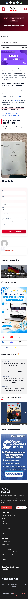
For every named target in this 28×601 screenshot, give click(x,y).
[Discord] (17, 579)
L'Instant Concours (17, 18)
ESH (6, 18)
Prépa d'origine (5, 213)
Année (3, 207)
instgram (3, 338)
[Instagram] (7, 579)
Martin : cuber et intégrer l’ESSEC (12, 372)
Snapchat (16, 349)
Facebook (8, 349)
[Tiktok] (14, 579)
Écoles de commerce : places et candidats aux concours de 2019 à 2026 (14, 380)
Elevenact (17, 590)
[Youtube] (12, 579)
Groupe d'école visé (6, 218)
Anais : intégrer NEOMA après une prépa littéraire (14, 364)
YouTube (11, 338)
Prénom (4, 190)
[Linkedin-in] (10, 579)
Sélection (15, 20)
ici (5, 93)
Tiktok (20, 338)
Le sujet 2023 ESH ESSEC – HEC (10, 42)
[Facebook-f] (2, 579)
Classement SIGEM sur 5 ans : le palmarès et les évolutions (14, 389)
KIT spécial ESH (16, 100)
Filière (3, 202)
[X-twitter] (5, 579)
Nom (3, 196)
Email (3, 224)
